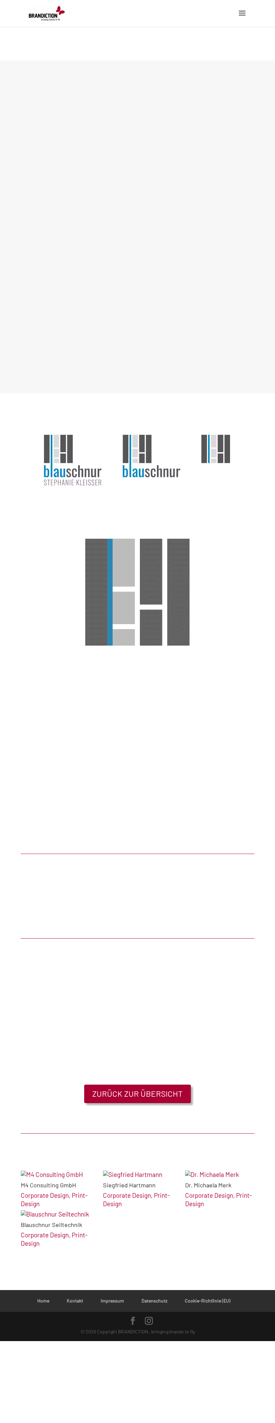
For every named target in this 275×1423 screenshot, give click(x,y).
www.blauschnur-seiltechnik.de (71, 200)
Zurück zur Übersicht (137, 1093)
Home (43, 1300)
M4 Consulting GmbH (48, 1185)
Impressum (112, 1300)
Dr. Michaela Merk (208, 1185)
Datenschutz (154, 1300)
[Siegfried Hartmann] (137, 1175)
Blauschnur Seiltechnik (51, 1224)
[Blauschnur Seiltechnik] (55, 1214)
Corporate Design (45, 1195)
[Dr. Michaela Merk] (220, 1175)
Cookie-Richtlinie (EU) (207, 1300)
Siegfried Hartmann (129, 1185)
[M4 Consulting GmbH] (55, 1175)
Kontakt (75, 1300)
